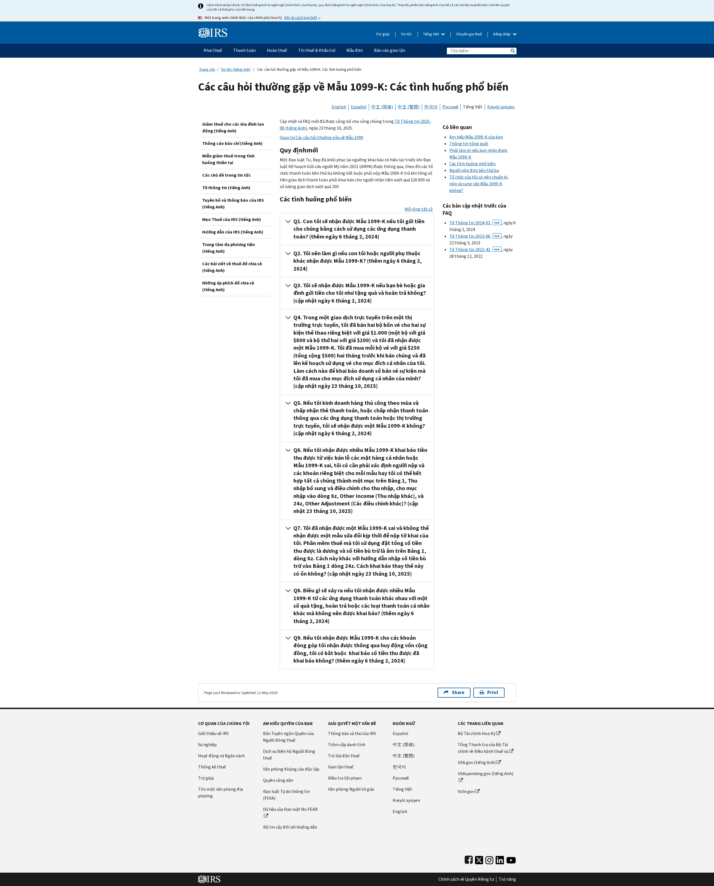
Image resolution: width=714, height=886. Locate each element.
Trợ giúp (383, 34)
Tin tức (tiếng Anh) (235, 69)
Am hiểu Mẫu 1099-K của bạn (476, 137)
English (339, 107)
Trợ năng (507, 879)
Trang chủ (207, 69)
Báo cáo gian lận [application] (389, 50)
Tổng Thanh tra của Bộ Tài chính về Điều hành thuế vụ (483, 748)
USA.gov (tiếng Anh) (477, 762)
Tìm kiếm (512, 50)
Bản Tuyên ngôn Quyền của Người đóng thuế (288, 737)
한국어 (431, 107)
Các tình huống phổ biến (472, 164)
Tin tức (406, 34)
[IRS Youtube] (511, 859)
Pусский (401, 778)
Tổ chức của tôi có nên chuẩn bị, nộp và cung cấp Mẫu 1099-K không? (479, 183)
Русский (450, 107)
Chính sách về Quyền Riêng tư (466, 879)
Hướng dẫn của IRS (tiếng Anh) (232, 232)
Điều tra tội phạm (345, 778)
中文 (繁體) (408, 107)
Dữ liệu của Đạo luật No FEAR (290, 809)
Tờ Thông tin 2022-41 (474, 249)
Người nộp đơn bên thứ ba (474, 170)
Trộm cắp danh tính (346, 745)
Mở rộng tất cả (419, 209)
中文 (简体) (382, 107)
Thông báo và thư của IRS (352, 733)
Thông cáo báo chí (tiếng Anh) (232, 143)
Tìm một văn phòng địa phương (220, 792)
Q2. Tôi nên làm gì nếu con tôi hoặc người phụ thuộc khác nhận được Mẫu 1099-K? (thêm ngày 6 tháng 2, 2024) (357, 261)
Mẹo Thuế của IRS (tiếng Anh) (231, 219)
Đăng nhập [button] (502, 34)
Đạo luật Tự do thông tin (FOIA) (286, 794)
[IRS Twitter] (479, 859)
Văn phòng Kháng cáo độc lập (291, 769)
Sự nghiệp (207, 745)
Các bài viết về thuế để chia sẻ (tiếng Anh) (232, 267)
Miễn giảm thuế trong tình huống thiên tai (228, 159)
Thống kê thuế (212, 767)
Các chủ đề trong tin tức (226, 175)
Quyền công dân (278, 780)
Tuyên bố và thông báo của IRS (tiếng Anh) (233, 203)
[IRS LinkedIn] (500, 859)
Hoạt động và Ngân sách (221, 756)
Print (492, 692)
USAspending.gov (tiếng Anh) (485, 774)
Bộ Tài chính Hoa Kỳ (476, 733)
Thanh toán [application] (244, 50)
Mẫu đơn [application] (354, 50)
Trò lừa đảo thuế (344, 756)
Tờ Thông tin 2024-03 (474, 223)
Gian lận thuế (340, 767)
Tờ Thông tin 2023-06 (474, 236)
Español (358, 107)
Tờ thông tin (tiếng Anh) (226, 188)
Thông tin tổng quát (468, 144)
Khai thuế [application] (213, 50)
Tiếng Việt (431, 34)
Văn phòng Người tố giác (351, 789)
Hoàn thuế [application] (277, 50)
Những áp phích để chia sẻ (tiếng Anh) (228, 286)
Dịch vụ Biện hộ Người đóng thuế (289, 754)
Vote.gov (466, 791)
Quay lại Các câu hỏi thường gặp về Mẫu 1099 (321, 137)
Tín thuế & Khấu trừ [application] (316, 50)
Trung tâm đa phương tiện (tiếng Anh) (228, 248)
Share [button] (458, 692)
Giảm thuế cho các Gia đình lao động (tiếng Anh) (233, 127)
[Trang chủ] (213, 30)
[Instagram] (489, 859)
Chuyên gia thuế (469, 34)
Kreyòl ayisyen (501, 107)
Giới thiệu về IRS (213, 733)
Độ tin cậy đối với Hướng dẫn (290, 827)
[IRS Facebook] (469, 859)
